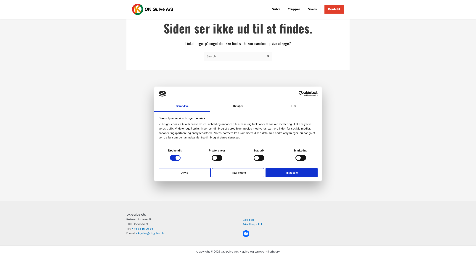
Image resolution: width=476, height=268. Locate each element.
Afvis (184, 172)
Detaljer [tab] (238, 106)
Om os (312, 9)
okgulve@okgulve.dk (150, 233)
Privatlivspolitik (253, 224)
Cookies (248, 220)
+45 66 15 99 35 (142, 229)
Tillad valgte (238, 172)
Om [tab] (293, 106)
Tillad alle (291, 172)
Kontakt (334, 9)
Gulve (275, 9)
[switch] (217, 158)
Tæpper (294, 9)
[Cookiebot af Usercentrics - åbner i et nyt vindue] (301, 93)
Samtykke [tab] (182, 106)
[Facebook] (246, 233)
